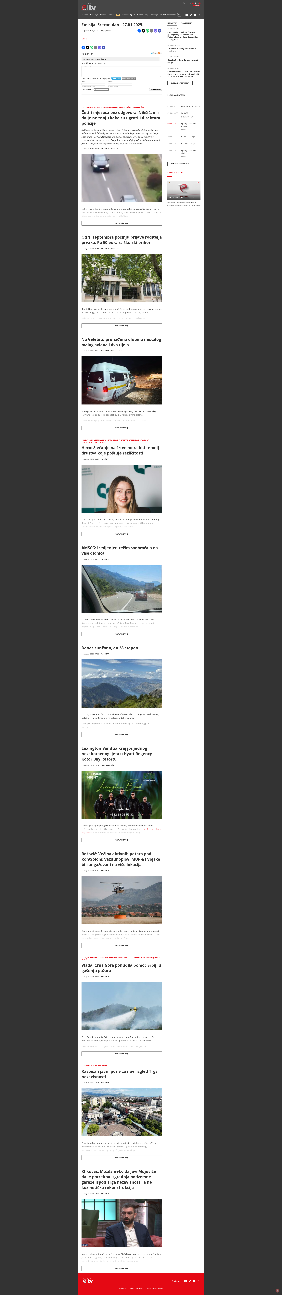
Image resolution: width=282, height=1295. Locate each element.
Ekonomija (93, 15)
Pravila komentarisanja (155, 1288)
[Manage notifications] (277, 1290)
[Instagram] (199, 15)
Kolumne (125, 15)
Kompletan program (180, 164)
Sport (132, 15)
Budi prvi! (104, 59)
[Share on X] (143, 31)
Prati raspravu (160, 53)
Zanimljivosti (156, 15)
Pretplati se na (88, 89)
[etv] (89, 7)
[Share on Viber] (155, 31)
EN (179, 15)
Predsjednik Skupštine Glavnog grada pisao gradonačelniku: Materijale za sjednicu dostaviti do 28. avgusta (182, 36)
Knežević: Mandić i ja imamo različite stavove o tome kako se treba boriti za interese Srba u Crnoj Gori (183, 74)
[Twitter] (190, 15)
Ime (83, 81)
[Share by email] (151, 31)
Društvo (103, 15)
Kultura (140, 15)
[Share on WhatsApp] (147, 31)
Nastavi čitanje (122, 223)
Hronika (111, 15)
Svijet (147, 15)
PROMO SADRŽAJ (107, 765)
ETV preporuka (169, 15)
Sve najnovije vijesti (180, 83)
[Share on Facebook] (139, 31)
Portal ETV (105, 148)
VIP (118, 15)
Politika (85, 15)
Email (110, 81)
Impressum (123, 1288)
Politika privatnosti (136, 1288)
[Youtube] (195, 15)
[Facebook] (186, 15)
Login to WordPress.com (129, 78)
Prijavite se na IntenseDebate (116, 78)
